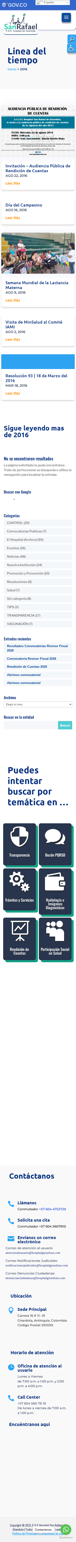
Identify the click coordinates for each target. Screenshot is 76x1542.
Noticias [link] (13, 556)
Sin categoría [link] (17, 599)
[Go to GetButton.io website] (66, 1537)
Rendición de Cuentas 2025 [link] (27, 666)
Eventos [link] (13, 548)
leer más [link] (12, 183)
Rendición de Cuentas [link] (19, 951)
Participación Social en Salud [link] (55, 951)
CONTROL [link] (15, 523)
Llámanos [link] (27, 1202)
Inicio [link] (12, 69)
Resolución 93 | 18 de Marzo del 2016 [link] (36, 378)
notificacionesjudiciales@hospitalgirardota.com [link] (36, 1265)
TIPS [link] (10, 607)
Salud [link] (11, 590)
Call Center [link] (29, 1397)
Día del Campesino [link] (23, 205)
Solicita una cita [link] (34, 1220)
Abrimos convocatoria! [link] (24, 675)
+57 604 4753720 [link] (52, 1209)
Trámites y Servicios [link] (19, 900)
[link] (71, 48)
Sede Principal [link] (32, 1309)
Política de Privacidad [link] (25, 1533)
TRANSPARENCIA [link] (21, 615)
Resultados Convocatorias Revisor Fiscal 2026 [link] (37, 648)
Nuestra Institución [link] (21, 565)
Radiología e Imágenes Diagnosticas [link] (55, 903)
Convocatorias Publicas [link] (24, 531)
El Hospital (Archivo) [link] (22, 540)
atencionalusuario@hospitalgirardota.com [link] (32, 1252)
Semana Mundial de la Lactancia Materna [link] (36, 285)
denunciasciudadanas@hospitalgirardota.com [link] (35, 1278)
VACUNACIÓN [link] (17, 624)
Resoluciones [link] (17, 582)
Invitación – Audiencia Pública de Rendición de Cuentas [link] (37, 168)
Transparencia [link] (19, 855)
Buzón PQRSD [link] (55, 855)
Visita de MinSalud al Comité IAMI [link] (33, 324)
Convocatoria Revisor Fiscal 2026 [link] (31, 658)
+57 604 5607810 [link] (52, 1226)
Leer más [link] (38, 361)
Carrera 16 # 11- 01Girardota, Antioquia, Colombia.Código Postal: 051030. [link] (42, 1320)
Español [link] (48, 2)
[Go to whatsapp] (66, 1529)
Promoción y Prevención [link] (25, 573)
